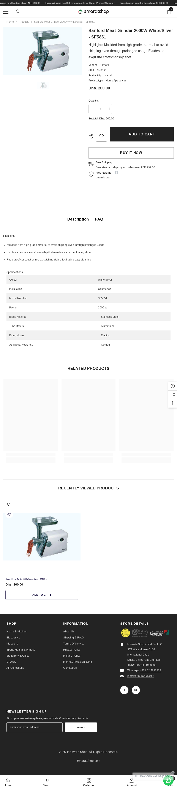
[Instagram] (136, 690)
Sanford (104, 65)
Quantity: (93, 100)
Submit (81, 727)
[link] (101, 136)
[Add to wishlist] (9, 504)
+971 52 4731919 (150, 670)
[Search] (18, 11)
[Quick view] (9, 514)
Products (24, 21)
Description (78, 219)
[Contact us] (168, 780)
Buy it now (131, 153)
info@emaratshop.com (140, 675)
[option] (42, 51)
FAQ (99, 219)
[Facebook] (124, 690)
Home (10, 21)
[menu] (5, 11)
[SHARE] (92, 136)
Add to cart (141, 134)
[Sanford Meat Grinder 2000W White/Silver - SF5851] (42, 537)
